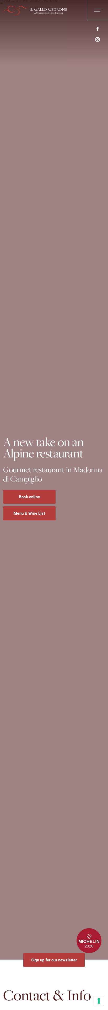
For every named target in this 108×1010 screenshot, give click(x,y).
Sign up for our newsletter (54, 959)
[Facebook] (97, 29)
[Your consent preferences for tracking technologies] (99, 1001)
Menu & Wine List (29, 513)
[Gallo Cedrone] (34, 10)
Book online (29, 496)
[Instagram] (97, 39)
